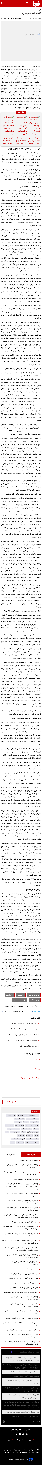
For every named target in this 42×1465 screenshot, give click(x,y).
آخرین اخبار (31, 1154)
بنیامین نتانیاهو (33, 995)
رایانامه (37, 1069)
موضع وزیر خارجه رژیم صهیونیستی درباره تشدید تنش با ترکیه (20, 1312)
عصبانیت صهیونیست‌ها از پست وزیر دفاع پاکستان (22, 1330)
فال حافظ (25, 1122)
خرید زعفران (16, 1129)
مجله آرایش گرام (19, 1125)
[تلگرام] (39, 1012)
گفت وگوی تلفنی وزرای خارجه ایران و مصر (25, 1283)
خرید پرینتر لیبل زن (15, 1132)
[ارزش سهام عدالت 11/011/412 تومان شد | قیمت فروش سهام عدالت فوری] (21, 125)
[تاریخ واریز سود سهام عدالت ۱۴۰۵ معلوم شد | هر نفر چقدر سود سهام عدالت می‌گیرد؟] (8, 125)
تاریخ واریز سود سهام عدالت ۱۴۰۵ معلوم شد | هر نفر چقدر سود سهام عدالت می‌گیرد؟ (8, 141)
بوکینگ (23, 1132)
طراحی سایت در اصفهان (32, 1142)
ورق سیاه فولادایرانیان (32, 1132)
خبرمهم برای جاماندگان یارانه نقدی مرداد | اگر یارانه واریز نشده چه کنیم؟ (20, 1234)
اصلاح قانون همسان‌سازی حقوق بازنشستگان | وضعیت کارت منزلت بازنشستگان (21, 1305)
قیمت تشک (20, 1115)
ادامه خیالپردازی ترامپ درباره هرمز (27, 1269)
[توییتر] (35, 1012)
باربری (6, 1132)
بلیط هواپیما (21, 1135)
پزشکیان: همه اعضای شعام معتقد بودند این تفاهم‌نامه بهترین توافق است (21, 1298)
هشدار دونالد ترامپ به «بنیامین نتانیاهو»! (23, 1035)
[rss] (26, 1434)
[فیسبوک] (33, 1012)
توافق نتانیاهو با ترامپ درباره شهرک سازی (23, 1029)
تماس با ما (19, 1440)
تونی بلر (20, 995)
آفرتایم (36, 1135)
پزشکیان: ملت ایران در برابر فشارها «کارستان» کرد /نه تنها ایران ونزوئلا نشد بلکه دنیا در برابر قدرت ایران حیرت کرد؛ (21, 1186)
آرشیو (10, 1440)
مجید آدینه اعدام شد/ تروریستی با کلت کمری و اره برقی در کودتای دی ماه (20, 1173)
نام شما (37, 1060)
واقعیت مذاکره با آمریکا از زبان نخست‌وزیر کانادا (23, 1278)
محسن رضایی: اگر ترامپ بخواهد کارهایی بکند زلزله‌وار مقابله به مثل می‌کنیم (21, 1342)
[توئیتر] (15, 1434)
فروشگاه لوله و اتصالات (32, 1139)
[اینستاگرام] (22, 1434)
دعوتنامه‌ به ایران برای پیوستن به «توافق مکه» (24, 1273)
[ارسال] (5, 18)
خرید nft (36, 1129)
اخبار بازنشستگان (10, 1115)
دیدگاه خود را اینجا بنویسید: (30, 1078)
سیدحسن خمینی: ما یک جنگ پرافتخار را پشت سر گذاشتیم (22, 1194)
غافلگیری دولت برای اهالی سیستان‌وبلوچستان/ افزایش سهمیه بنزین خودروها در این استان (21, 1216)
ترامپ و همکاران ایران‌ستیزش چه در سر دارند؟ (21, 1040)
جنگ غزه (8, 995)
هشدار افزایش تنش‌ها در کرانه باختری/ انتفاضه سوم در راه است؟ (21, 1263)
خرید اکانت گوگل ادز (26, 1129)
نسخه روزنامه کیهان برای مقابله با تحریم (26, 1179)
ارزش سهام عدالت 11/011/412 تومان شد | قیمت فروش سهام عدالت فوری (21, 141)
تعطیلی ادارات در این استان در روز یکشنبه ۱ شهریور (22, 1318)
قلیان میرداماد (17, 1122)
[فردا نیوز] (36, 4)
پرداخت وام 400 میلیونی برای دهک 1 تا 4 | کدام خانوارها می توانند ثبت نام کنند (20, 1227)
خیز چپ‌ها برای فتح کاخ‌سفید (29, 1160)
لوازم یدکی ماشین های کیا (18, 1139)
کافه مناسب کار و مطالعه (32, 1125)
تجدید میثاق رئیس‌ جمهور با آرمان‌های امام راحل (23, 1222)
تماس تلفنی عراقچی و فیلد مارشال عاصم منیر (24, 1287)
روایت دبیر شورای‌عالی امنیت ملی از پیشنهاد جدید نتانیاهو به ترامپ (22, 1335)
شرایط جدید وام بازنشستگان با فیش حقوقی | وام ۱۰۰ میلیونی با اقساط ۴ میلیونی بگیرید (34, 141)
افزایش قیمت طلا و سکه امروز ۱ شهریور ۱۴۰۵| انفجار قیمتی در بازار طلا (22, 1209)
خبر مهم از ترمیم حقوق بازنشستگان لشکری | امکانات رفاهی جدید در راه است (22, 1201)
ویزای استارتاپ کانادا (19, 1119)
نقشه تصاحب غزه (19, 1000)
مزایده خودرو (29, 1135)
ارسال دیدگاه (11, 1101)
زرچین (9, 1129)
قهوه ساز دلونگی (20, 1142)
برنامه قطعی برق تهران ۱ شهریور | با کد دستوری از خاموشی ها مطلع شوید (22, 1256)
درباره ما (30, 1440)
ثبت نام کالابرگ (9, 1125)
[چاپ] (2, 18)
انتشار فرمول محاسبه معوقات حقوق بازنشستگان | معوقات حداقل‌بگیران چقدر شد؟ (20, 1241)
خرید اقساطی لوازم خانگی (31, 1115)
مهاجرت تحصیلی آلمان (32, 1119)
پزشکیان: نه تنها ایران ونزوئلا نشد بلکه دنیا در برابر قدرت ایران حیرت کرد (20, 1166)
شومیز (12, 1142)
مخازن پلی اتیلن (34, 1122)
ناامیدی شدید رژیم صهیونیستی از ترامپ (24, 1023)
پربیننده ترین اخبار (11, 1154)
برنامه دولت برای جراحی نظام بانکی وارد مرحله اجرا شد (21, 1292)
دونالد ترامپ (34, 1000)
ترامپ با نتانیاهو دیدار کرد (28, 1046)
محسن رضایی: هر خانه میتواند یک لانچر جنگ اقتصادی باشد (20, 1324)
